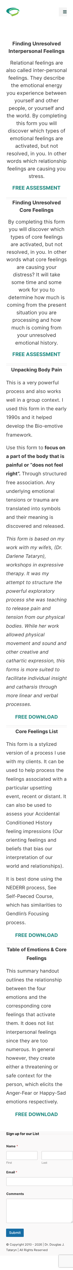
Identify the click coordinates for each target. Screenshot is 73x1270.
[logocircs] (12, 10)
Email (11, 1172)
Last (44, 1162)
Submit (15, 1233)
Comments (15, 1194)
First (9, 1162)
